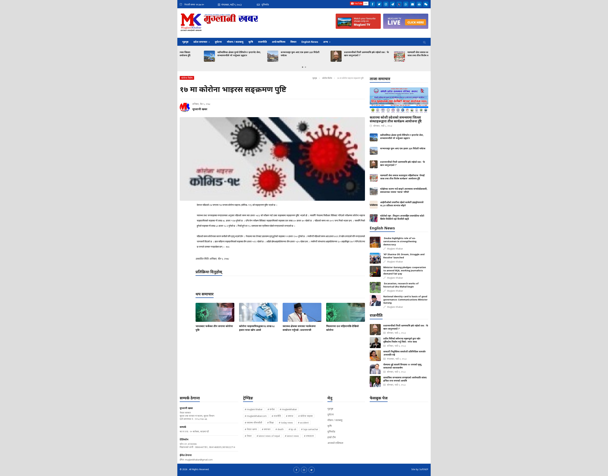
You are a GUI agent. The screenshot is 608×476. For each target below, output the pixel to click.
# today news (286, 422)
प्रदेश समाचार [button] (200, 42)
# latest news (292, 435)
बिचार (293, 42)
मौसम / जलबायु (235, 42)
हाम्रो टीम (331, 437)
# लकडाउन (309, 435)
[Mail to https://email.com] (412, 4)
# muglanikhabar (288, 409)
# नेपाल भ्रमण (251, 429)
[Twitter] (379, 4)
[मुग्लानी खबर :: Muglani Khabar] (219, 23)
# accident (303, 422)
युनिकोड (331, 431)
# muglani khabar (254, 409)
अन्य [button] (326, 42)
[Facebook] (372, 4)
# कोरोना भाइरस (305, 415)
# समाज (289, 415)
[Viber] (399, 4)
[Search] (424, 42)
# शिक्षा (270, 422)
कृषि (250, 42)
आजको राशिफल (335, 443)
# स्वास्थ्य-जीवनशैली (253, 422)
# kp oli (292, 429)
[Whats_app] (405, 4)
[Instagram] (385, 4)
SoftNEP (423, 469)
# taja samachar (309, 429)
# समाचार (266, 429)
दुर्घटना (218, 42)
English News (309, 42)
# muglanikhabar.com (256, 415)
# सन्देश (271, 409)
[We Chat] (425, 4)
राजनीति (262, 42)
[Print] (419, 4)
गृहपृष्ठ (185, 42)
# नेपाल (248, 435)
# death (280, 429)
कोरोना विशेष (327, 78)
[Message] (392, 4)
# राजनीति (276, 415)
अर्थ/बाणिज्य (278, 42)
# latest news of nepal (268, 435)
